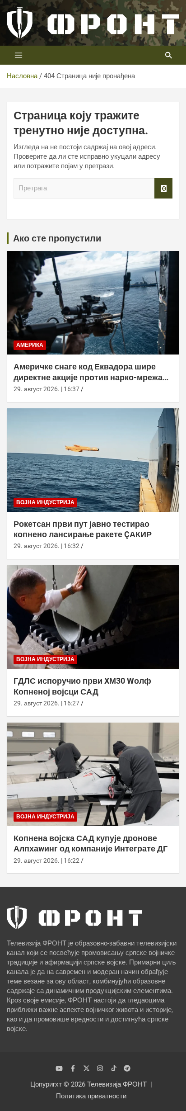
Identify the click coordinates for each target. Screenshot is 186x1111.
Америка (29, 345)
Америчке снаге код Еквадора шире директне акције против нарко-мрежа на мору (88, 377)
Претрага (163, 188)
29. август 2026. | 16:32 (46, 545)
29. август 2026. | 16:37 (46, 388)
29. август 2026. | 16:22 (46, 860)
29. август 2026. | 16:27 (46, 703)
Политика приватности (91, 1096)
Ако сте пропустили (57, 238)
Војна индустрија (45, 502)
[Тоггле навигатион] (18, 55)
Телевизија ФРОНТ (117, 1084)
